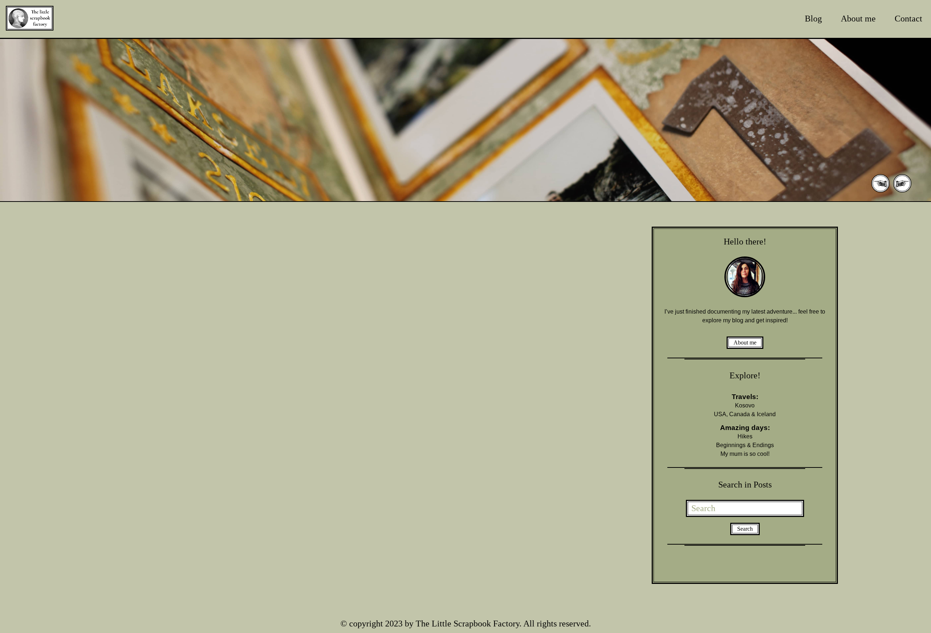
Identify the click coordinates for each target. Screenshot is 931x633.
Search (745, 529)
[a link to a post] (465, 120)
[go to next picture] (902, 191)
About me (858, 18)
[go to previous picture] (880, 191)
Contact (908, 18)
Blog (813, 18)
